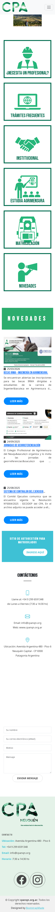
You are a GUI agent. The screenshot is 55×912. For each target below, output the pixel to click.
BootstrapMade (35, 908)
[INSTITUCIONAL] (27, 144)
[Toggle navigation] (49, 7)
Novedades (27, 318)
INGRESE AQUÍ (35, 552)
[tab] (27, 33)
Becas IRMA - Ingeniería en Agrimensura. (26, 372)
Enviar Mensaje (27, 778)
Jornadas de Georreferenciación (22, 445)
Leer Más (16, 401)
